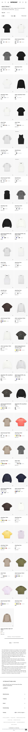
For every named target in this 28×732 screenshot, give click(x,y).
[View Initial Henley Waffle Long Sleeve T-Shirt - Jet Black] (19, 237)
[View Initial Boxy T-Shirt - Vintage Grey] (19, 69)
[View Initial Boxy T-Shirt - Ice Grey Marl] (17, 69)
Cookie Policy (10, 719)
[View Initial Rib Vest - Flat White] (15, 153)
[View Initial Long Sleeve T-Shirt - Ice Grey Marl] (17, 97)
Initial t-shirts (16, 642)
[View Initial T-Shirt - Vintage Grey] (6, 125)
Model (12, 16)
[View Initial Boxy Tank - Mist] (15, 520)
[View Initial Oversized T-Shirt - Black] (1, 69)
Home (10, 642)
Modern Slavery (14, 724)
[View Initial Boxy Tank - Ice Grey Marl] (1, 208)
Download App (6, 708)
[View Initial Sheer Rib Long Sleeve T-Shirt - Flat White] (2, 379)
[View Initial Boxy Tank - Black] (3, 208)
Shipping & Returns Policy (20, 717)
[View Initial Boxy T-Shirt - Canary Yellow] (15, 350)
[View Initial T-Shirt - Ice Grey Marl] (2, 125)
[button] (5, 2)
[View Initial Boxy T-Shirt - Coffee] (6, 520)
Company (5, 698)
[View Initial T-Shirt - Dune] (19, 125)
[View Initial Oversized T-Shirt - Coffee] (1, 321)
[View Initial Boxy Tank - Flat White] (2, 208)
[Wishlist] (20, 2)
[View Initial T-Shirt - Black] (3, 125)
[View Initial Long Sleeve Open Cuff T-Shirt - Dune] (1, 632)
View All (3, 12)
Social (4, 703)
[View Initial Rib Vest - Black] (16, 153)
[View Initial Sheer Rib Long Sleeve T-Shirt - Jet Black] (1, 379)
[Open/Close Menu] (2, 2)
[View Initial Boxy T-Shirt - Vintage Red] (20, 350)
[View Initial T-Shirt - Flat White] (1, 125)
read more (17, 9)
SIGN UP (6, 687)
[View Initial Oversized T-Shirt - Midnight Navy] (2, 321)
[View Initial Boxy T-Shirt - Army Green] (17, 350)
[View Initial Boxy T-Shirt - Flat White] (15, 69)
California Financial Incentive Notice (9, 722)
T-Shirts (8, 12)
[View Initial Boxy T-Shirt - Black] (16, 69)
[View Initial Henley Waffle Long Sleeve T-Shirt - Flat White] (1, 237)
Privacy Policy (13, 717)
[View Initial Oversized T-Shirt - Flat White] (2, 69)
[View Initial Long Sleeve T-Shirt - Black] (15, 97)
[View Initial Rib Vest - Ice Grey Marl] (17, 153)
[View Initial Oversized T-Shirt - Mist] (3, 321)
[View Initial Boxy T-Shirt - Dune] (19, 350)
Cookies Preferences (16, 719)
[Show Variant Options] (13, 36)
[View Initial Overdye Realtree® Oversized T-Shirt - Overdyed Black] (16, 350)
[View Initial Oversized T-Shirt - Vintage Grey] (3, 69)
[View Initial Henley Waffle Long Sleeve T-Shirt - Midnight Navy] (2, 237)
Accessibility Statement (21, 722)
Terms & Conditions (6, 717)
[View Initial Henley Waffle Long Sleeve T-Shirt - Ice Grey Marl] (3, 237)
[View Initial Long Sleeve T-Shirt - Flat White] (16, 97)
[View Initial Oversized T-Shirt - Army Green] (19, 491)
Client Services (6, 694)
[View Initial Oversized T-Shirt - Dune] (6, 69)
